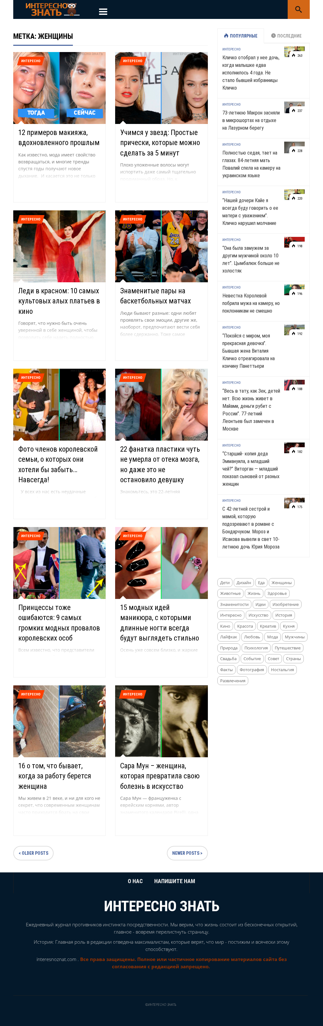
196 (299, 294)
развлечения (232, 680)
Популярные (243, 35)
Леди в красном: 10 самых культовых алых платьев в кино (59, 301)
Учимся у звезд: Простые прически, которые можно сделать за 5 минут (160, 142)
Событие (252, 658)
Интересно (30, 61)
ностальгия (282, 669)
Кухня (289, 626)
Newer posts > (187, 853)
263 (299, 56)
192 (299, 334)
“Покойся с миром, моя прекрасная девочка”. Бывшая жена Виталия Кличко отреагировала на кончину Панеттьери (248, 351)
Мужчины (295, 637)
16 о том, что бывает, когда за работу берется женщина (54, 776)
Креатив (268, 626)
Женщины (282, 582)
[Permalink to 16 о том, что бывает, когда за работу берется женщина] (59, 721)
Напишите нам (174, 881)
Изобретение (286, 604)
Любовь (252, 637)
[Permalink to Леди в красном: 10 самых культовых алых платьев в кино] (59, 246)
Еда (261, 582)
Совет (273, 658)
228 (299, 151)
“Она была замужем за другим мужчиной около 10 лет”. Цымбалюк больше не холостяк (250, 259)
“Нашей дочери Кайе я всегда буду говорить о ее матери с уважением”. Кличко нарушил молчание (250, 211)
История (283, 615)
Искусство (258, 615)
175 (299, 507)
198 (299, 246)
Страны (293, 658)
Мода (272, 637)
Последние (289, 35)
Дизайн (244, 582)
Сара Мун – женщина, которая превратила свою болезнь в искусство (160, 776)
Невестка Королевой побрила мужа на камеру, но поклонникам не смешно (251, 303)
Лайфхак (228, 637)
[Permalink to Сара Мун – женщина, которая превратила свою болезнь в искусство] (161, 721)
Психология (256, 648)
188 (299, 389)
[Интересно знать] (52, 9)
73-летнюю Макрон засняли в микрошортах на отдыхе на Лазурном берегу (251, 120)
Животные (230, 593)
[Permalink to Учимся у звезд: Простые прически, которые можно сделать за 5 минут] (161, 88)
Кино (225, 626)
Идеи (260, 604)
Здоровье (277, 593)
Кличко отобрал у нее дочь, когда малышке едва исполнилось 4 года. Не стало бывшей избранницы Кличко (250, 73)
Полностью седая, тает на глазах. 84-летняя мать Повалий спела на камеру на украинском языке (251, 164)
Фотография (252, 669)
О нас (135, 881)
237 (299, 111)
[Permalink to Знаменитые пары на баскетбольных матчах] (161, 246)
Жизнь (254, 593)
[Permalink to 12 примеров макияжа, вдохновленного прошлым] (59, 88)
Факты (226, 669)
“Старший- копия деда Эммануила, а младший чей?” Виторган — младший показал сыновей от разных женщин (250, 469)
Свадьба (228, 658)
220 (299, 198)
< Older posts (33, 853)
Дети (225, 582)
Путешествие (288, 648)
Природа (229, 648)
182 (299, 452)
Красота (245, 626)
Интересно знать (161, 906)
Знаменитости (234, 604)
